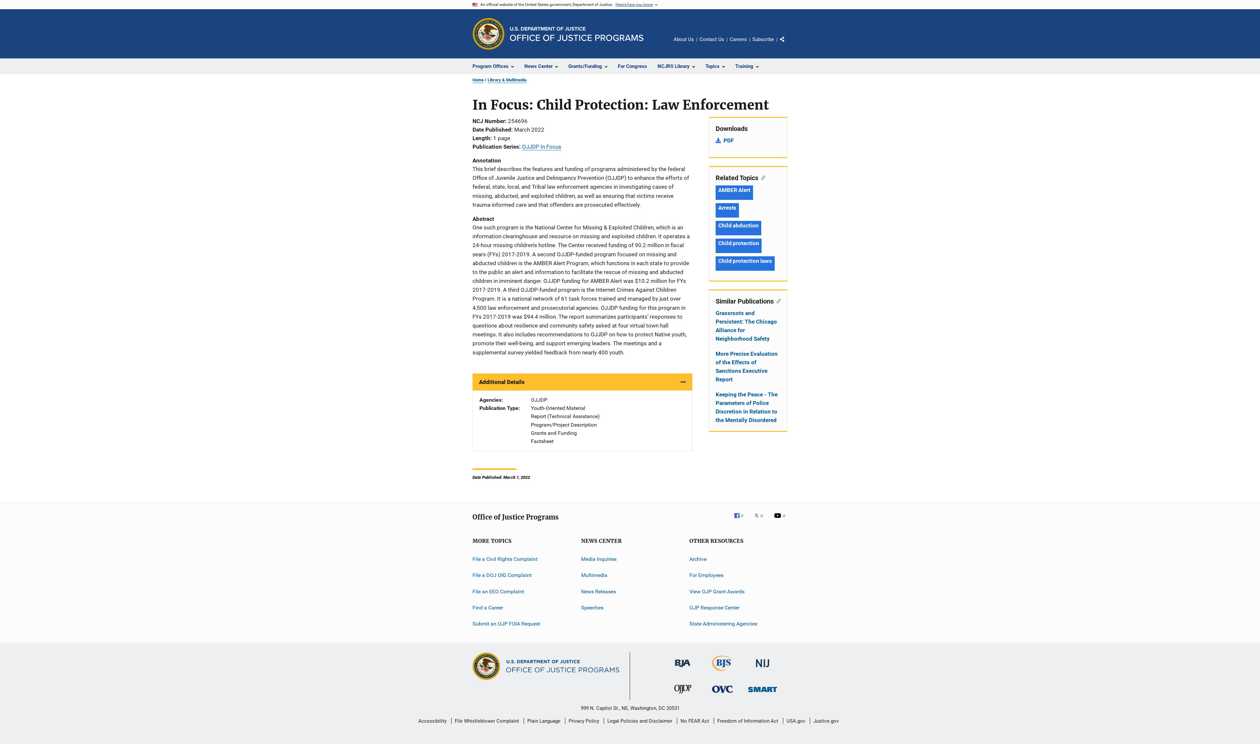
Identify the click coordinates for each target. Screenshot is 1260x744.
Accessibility (432, 721)
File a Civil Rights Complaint (504, 559)
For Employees (706, 575)
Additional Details (502, 382)
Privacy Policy (584, 721)
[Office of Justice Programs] (488, 34)
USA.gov (796, 721)
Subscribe (763, 39)
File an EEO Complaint (498, 591)
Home (478, 79)
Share (787, 44)
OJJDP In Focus (541, 146)
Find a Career (487, 608)
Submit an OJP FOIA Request (506, 624)
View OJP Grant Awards (717, 591)
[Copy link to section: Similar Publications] (777, 300)
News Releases (598, 591)
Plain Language (543, 721)
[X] (761, 520)
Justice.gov (826, 721)
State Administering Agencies (723, 624)
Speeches (592, 608)
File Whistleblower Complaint (487, 721)
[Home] (576, 34)
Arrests (727, 207)
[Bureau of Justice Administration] (682, 668)
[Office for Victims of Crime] (722, 694)
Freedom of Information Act (747, 721)
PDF (729, 140)
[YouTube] (781, 520)
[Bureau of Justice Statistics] (722, 672)
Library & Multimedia (507, 79)
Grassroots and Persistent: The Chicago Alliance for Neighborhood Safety (746, 326)
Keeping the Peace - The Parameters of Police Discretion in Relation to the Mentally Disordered (747, 407)
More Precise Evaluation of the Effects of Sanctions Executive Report (747, 367)
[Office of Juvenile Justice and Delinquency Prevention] (682, 694)
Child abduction (738, 225)
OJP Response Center (714, 608)
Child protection (738, 243)
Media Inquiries (599, 559)
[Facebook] (741, 520)
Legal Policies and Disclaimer (639, 721)
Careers (738, 39)
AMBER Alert (734, 190)
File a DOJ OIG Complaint (502, 575)
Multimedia (594, 575)
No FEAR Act (695, 721)
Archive (697, 559)
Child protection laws (745, 261)
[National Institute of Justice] (762, 668)
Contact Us (712, 39)
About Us (684, 39)
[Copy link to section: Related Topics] (761, 177)
